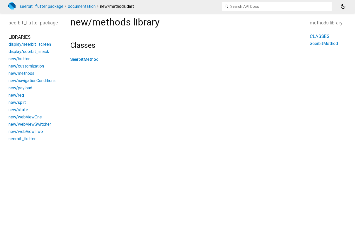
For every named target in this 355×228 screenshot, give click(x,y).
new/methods (21, 73)
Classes (320, 36)
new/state (18, 109)
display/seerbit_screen (30, 44)
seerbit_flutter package (41, 6)
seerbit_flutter (22, 138)
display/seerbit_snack (29, 51)
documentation (82, 6)
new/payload (20, 87)
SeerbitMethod (84, 59)
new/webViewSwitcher (30, 124)
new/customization (26, 66)
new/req (16, 95)
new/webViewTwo (26, 131)
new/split (17, 102)
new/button (19, 58)
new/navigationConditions (32, 80)
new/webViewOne (25, 117)
